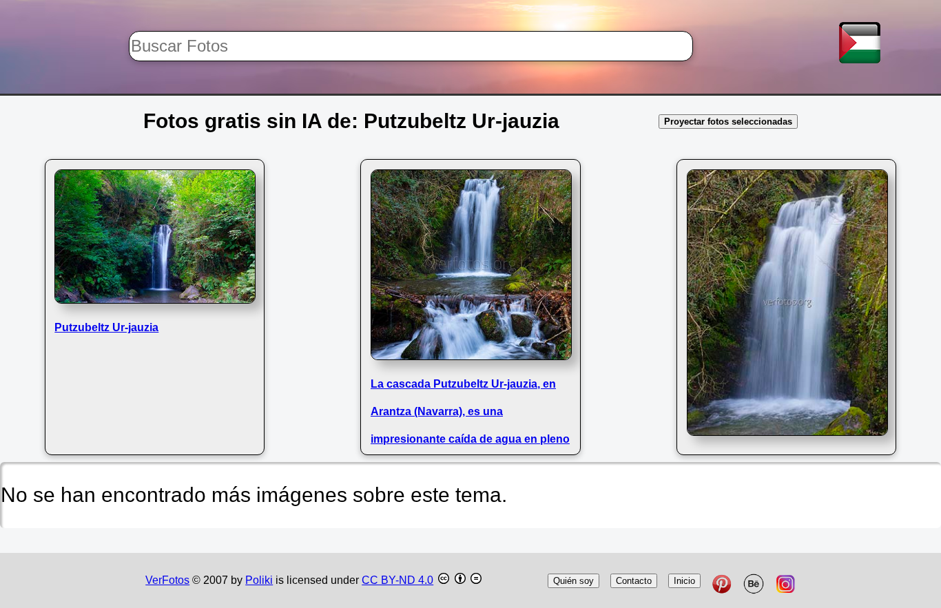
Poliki (259, 580)
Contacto (634, 581)
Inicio (684, 581)
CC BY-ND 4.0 (397, 580)
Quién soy (573, 581)
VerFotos (167, 580)
